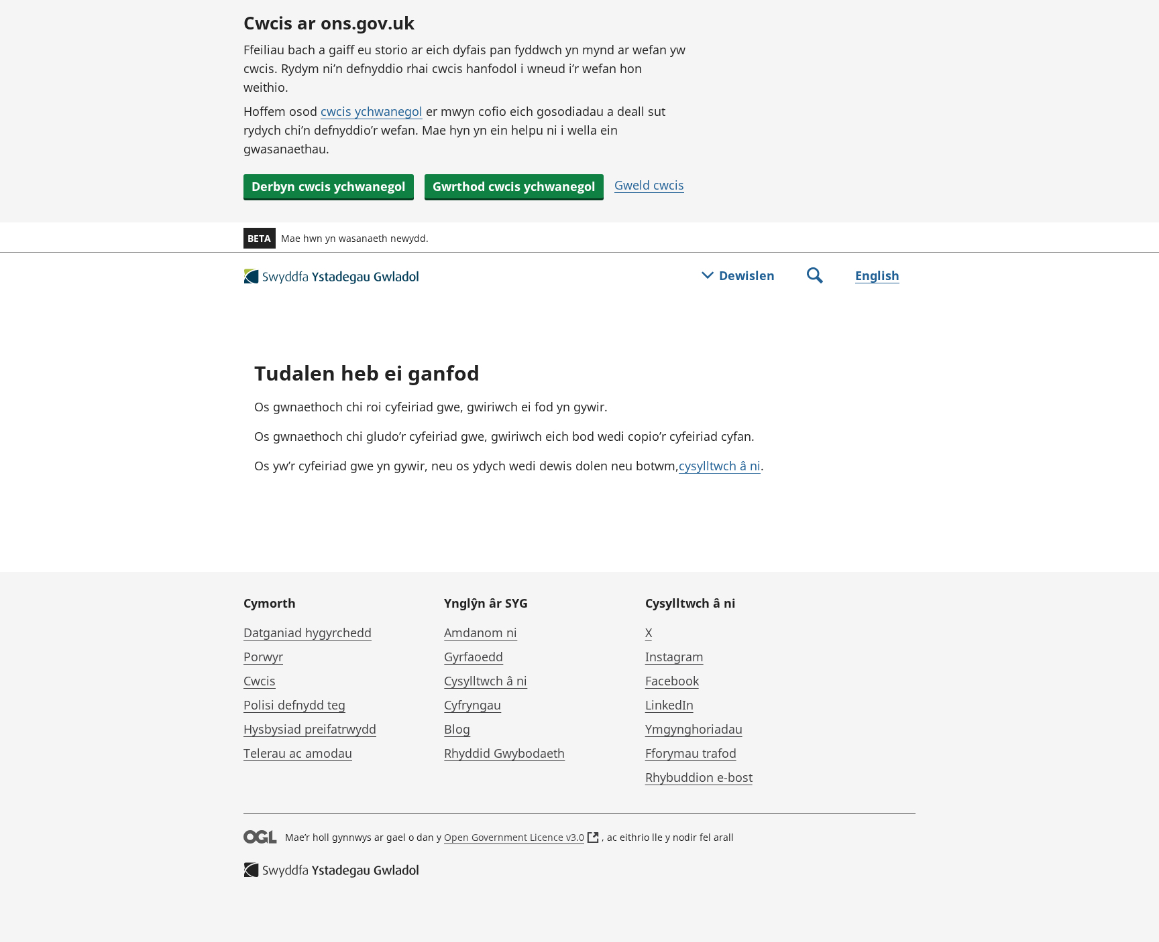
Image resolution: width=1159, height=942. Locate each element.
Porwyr (263, 657)
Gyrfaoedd (473, 657)
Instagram (674, 657)
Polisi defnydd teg (294, 705)
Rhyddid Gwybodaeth (504, 753)
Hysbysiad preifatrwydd (309, 729)
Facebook (672, 681)
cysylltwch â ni (720, 466)
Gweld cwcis (649, 185)
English (877, 275)
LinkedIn (669, 705)
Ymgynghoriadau (693, 729)
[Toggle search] (815, 277)
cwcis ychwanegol (372, 111)
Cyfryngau (472, 705)
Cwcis (259, 681)
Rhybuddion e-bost (699, 777)
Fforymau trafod (690, 753)
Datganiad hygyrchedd (307, 632)
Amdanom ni (480, 632)
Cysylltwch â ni (485, 681)
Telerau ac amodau (297, 753)
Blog (457, 729)
